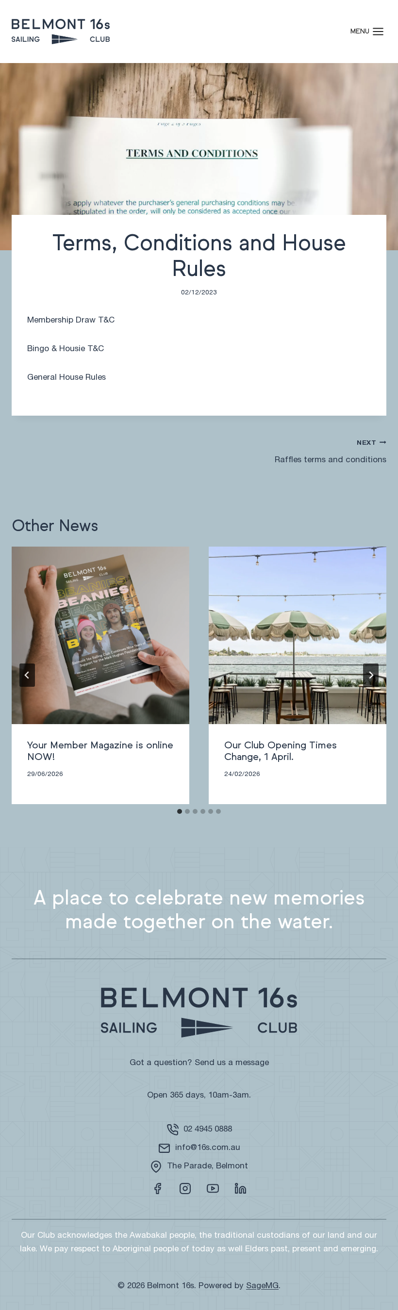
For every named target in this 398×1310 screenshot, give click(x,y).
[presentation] (100, 635)
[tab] (179, 811)
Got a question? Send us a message (199, 1063)
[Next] (371, 675)
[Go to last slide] (27, 675)
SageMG (262, 1286)
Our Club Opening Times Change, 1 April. (280, 751)
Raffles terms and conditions (330, 452)
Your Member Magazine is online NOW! (100, 751)
